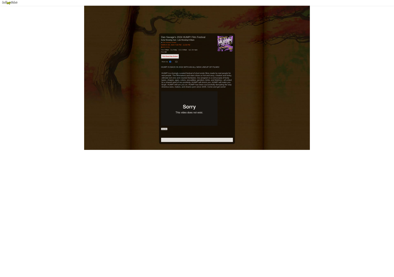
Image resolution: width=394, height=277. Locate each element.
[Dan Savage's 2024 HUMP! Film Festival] (225, 43)
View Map (164, 129)
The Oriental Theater (169, 42)
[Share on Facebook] (170, 62)
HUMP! (164, 73)
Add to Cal (166, 47)
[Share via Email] (176, 62)
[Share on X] (173, 62)
